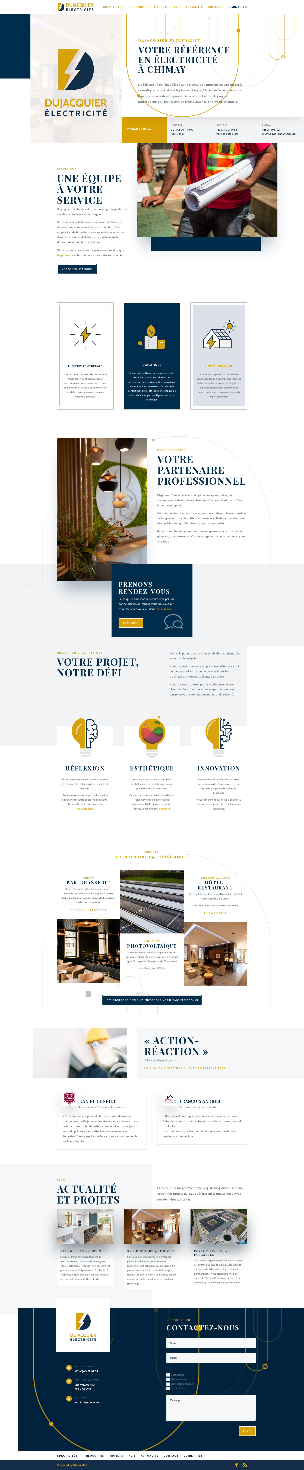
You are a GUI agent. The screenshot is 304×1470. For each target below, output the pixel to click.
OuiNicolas (80, 1464)
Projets (161, 7)
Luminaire (177, 1388)
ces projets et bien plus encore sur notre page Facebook (151, 1000)
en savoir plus (215, 913)
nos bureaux (163, 609)
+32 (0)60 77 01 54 (226, 129)
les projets (63, 255)
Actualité (194, 7)
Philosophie (139, 7)
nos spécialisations (77, 269)
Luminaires (237, 7)
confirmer (131, 623)
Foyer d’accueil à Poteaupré (210, 1253)
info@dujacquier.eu (227, 133)
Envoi (247, 1431)
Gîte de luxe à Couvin (80, 1251)
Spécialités (113, 7)
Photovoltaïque (180, 1379)
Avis (177, 7)
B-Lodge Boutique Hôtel (151, 1251)
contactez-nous (84, 808)
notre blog (164, 808)
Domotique (178, 1374)
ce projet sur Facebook (88, 910)
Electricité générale (182, 1383)
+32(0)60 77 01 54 (138, 129)
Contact (215, 7)
